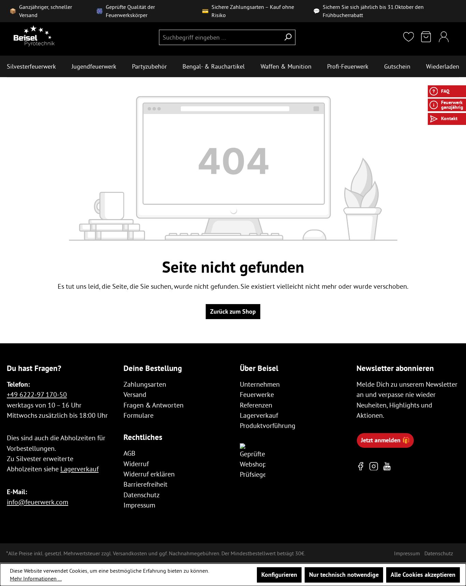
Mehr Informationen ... (36, 578)
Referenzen (256, 405)
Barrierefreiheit (145, 484)
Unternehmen (260, 384)
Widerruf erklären (149, 474)
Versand (134, 394)
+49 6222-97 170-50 (37, 394)
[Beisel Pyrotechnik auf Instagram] (373, 466)
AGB (129, 453)
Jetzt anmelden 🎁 (385, 440)
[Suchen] (287, 37)
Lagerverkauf (79, 468)
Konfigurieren (279, 574)
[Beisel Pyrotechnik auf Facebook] (360, 466)
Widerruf (136, 463)
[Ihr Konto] (444, 37)
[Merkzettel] (409, 37)
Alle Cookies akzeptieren (423, 574)
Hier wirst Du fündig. (405, 552)
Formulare (138, 415)
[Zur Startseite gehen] (34, 35)
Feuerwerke (257, 394)
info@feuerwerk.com (37, 502)
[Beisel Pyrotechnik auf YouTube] (387, 466)
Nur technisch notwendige (344, 574)
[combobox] (220, 37)
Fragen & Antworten (153, 405)
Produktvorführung (267, 425)
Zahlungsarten (144, 384)
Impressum (139, 505)
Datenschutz (141, 494)
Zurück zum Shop (233, 311)
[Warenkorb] (426, 37)
